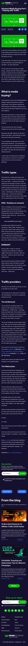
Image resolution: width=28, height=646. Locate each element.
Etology (18, 353)
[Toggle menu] (25, 3)
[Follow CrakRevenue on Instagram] (12, 610)
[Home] (9, 3)
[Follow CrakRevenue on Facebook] (22, 610)
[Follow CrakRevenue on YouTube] (15, 610)
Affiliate (3, 617)
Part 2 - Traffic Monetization (15, 452)
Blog (16, 619)
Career (16, 622)
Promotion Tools (19, 617)
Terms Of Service (19, 625)
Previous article (6, 491)
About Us (17, 628)
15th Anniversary (5, 630)
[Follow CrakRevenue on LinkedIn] (19, 610)
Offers (2, 628)
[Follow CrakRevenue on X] (9, 610)
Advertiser (4, 622)
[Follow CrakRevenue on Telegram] (5, 610)
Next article (22, 491)
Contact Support (5, 619)
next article (7, 440)
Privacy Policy (18, 630)
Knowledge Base (5, 625)
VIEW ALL (14, 586)
